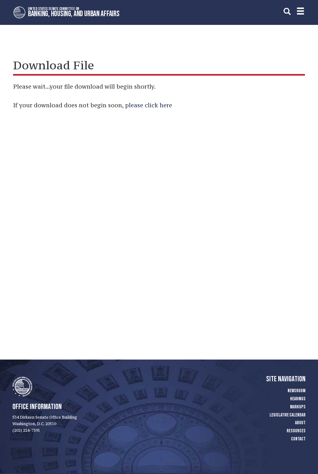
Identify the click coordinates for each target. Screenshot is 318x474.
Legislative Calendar (288, 415)
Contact (298, 439)
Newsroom (297, 391)
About (300, 423)
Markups (298, 407)
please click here (148, 105)
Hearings (298, 399)
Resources (296, 431)
